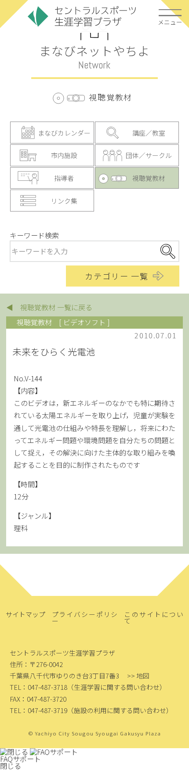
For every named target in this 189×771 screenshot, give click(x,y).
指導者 (64, 178)
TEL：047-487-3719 (38, 710)
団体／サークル (149, 155)
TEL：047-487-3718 (38, 687)
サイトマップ (25, 614)
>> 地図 (138, 675)
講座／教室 (148, 132)
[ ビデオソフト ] (84, 322)
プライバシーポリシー (85, 617)
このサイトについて (153, 617)
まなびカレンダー (64, 132)
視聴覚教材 (148, 178)
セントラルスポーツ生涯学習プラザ (82, 16)
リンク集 (64, 200)
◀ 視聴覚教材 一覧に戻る (49, 307)
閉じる (10, 765)
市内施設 (64, 155)
